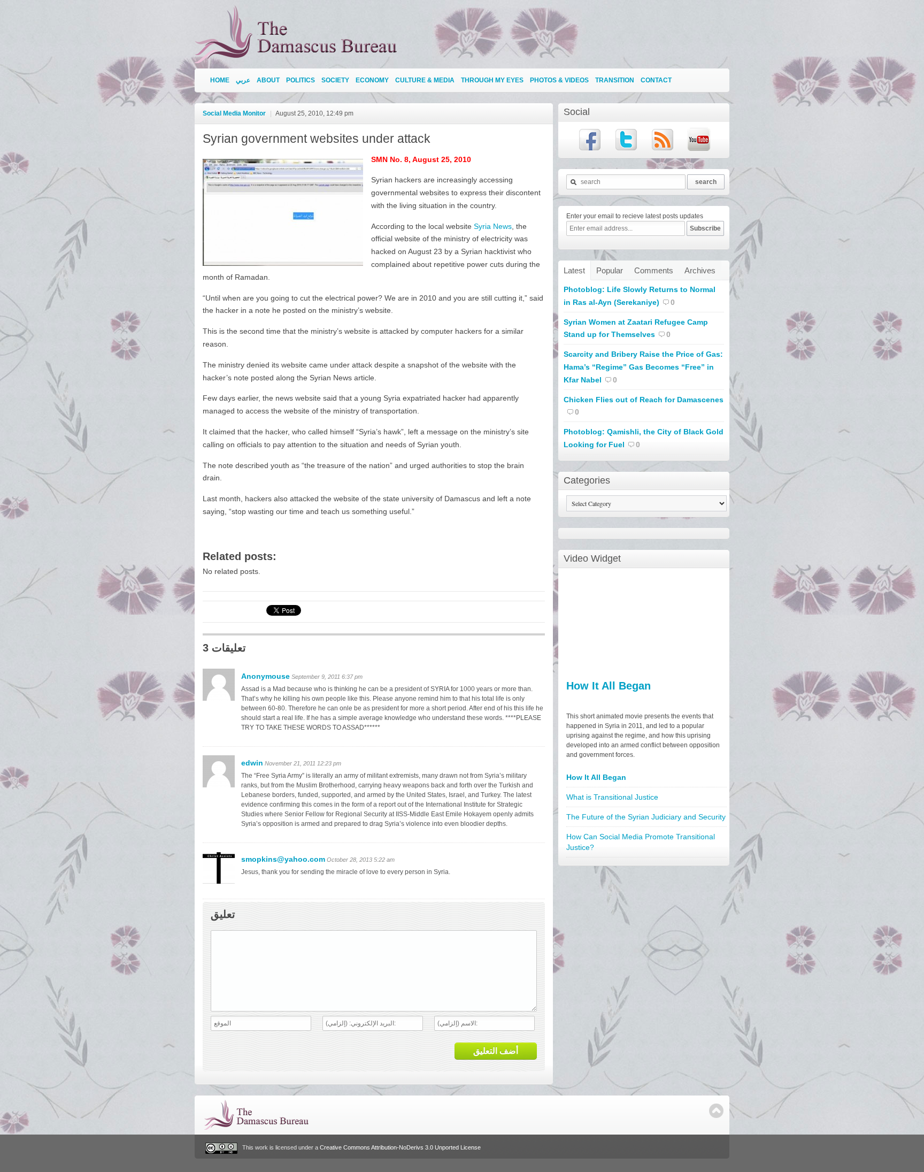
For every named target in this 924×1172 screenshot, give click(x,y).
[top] (716, 1111)
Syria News (493, 226)
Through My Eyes (492, 80)
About (268, 80)
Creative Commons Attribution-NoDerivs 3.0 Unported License (400, 1147)
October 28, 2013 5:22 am (361, 859)
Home (219, 80)
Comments (653, 270)
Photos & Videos (559, 80)
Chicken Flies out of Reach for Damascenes (643, 399)
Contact (656, 80)
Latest (574, 270)
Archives (699, 270)
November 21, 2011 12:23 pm (303, 763)
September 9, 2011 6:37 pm (327, 676)
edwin (252, 763)
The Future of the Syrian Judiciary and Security (646, 817)
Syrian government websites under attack (316, 138)
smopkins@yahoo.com (283, 859)
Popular (609, 270)
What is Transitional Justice (612, 797)
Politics (300, 80)
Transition (614, 80)
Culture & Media (425, 80)
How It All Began (608, 686)
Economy (372, 80)
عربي (243, 80)
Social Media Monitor (234, 113)
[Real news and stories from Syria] (298, 58)
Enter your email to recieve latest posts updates (634, 216)
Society (335, 80)
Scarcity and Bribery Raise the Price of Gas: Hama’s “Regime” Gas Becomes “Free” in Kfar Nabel (643, 367)
